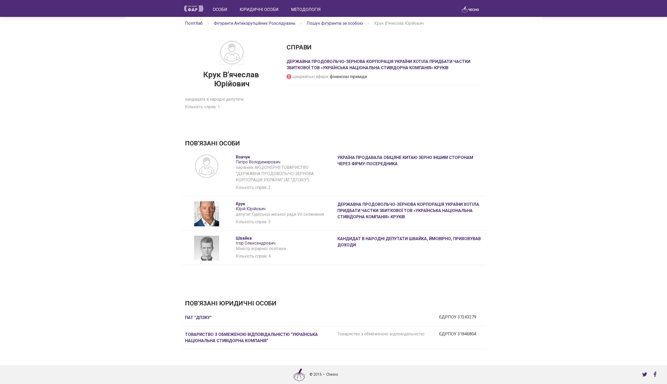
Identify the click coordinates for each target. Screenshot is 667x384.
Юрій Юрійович (250, 206)
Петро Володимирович (258, 159)
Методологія (306, 9)
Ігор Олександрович (255, 241)
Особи (220, 9)
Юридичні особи (259, 9)
